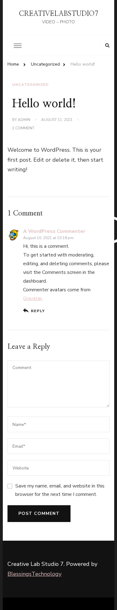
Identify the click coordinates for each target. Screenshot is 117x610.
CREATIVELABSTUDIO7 (58, 13)
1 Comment (23, 128)
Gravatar (32, 298)
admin (24, 119)
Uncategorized (30, 84)
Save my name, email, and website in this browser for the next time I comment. (60, 490)
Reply (38, 310)
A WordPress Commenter (54, 231)
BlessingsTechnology (34, 574)
